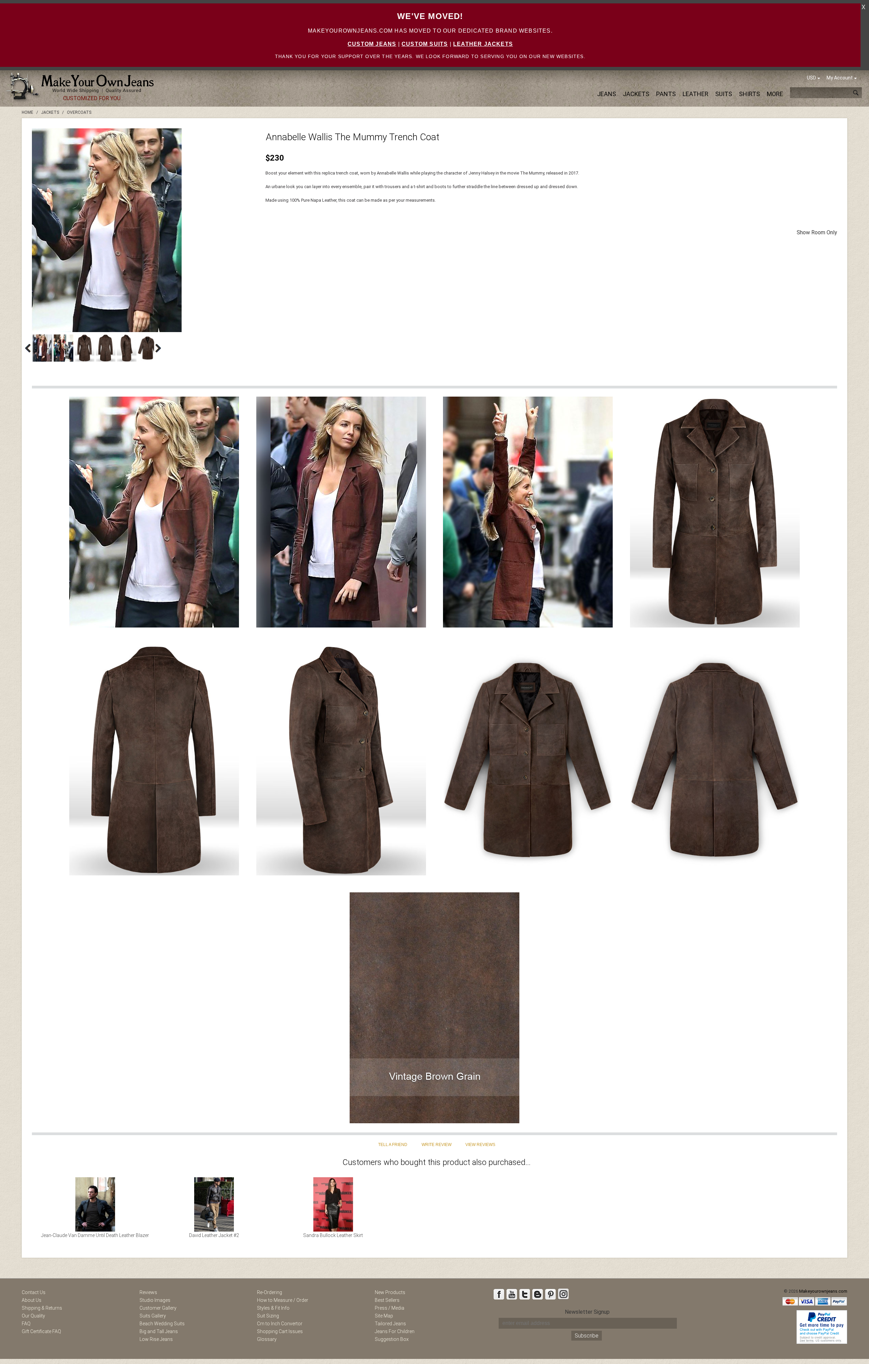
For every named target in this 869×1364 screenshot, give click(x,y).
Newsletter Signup (587, 1312)
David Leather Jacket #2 (214, 1235)
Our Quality (33, 1315)
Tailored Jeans (390, 1323)
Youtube (511, 1294)
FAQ (26, 1323)
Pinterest (550, 1294)
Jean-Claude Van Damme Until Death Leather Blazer (95, 1235)
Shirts (749, 93)
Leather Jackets (483, 44)
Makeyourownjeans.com (823, 1291)
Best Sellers (387, 1300)
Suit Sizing (268, 1315)
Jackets (636, 93)
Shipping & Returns (42, 1308)
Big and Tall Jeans (159, 1331)
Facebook (498, 1294)
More (775, 93)
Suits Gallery (153, 1315)
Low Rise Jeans (156, 1339)
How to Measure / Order (282, 1300)
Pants (666, 93)
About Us (31, 1300)
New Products (390, 1292)
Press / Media (389, 1308)
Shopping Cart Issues (280, 1331)
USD (811, 77)
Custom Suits (425, 44)
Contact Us (33, 1292)
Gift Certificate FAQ (41, 1331)
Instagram (563, 1294)
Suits (723, 93)
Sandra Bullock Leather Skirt (333, 1235)
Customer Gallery (158, 1308)
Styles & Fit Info (273, 1308)
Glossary (267, 1339)
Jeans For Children (394, 1331)
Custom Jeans (372, 44)
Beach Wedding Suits (162, 1323)
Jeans (606, 93)
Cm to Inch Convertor (279, 1323)
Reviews (148, 1292)
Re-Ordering (269, 1292)
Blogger (537, 1294)
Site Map (384, 1315)
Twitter (524, 1294)
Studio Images (155, 1300)
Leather (695, 93)
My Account (840, 77)
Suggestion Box (392, 1339)
